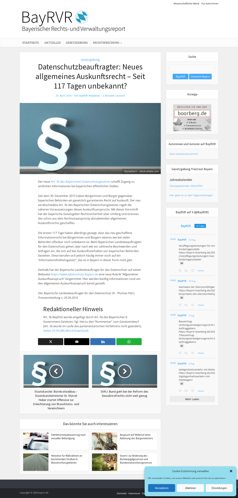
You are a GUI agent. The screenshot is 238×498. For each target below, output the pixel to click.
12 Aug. (192, 239)
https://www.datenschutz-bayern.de (74, 274)
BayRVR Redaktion (89, 95)
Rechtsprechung (106, 42)
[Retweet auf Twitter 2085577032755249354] (187, 353)
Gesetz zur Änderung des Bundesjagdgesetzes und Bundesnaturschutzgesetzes (136, 459)
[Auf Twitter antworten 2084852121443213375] (181, 391)
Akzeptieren (161, 488)
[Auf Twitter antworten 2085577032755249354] (181, 353)
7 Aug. (192, 315)
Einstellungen (219, 488)
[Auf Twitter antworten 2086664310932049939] (181, 305)
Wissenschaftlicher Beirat (186, 3)
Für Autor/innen (210, 3)
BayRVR (182, 239)
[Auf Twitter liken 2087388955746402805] (193, 271)
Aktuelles (52, 42)
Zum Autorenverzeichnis (184, 154)
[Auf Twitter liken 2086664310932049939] (193, 305)
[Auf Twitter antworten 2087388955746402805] (181, 271)
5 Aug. (192, 363)
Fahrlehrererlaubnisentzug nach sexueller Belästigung (68, 436)
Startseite (30, 42)
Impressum (134, 493)
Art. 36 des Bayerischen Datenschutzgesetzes (80, 182)
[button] (231, 471)
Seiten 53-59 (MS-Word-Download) (65, 331)
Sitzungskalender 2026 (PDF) (186, 186)
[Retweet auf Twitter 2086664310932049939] (187, 305)
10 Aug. (192, 281)
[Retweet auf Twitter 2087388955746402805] (187, 271)
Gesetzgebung (77, 42)
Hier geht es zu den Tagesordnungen (191, 195)
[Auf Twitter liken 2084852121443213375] (193, 391)
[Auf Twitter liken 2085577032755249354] (193, 353)
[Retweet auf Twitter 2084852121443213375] (187, 391)
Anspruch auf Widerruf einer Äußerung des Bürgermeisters (136, 436)
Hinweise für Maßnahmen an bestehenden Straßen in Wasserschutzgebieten (66, 459)
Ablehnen (190, 488)
